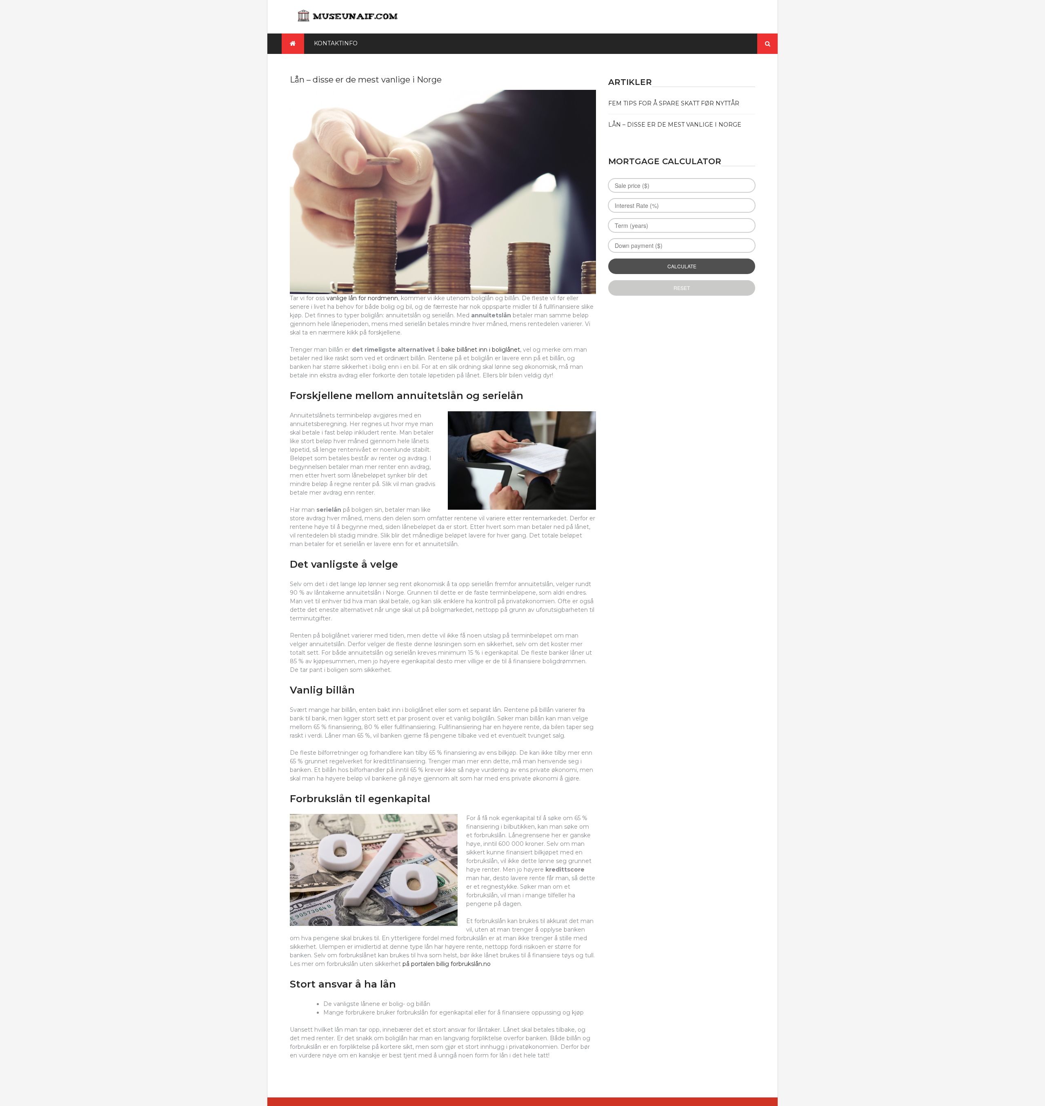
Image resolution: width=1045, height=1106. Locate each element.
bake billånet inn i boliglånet (480, 349)
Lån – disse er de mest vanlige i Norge (674, 124)
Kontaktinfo (336, 43)
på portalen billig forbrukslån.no (446, 964)
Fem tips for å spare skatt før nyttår (673, 103)
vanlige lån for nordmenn (362, 298)
